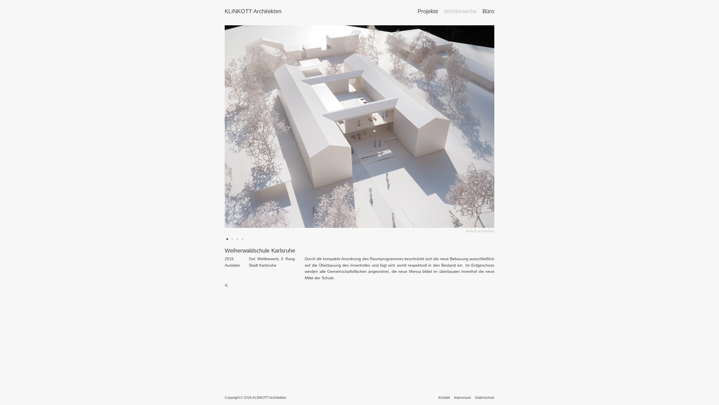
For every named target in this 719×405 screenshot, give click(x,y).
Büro (488, 11)
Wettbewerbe (460, 11)
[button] (393, 130)
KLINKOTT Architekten (253, 11)
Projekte (428, 11)
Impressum (462, 398)
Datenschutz (484, 398)
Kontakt (444, 398)
